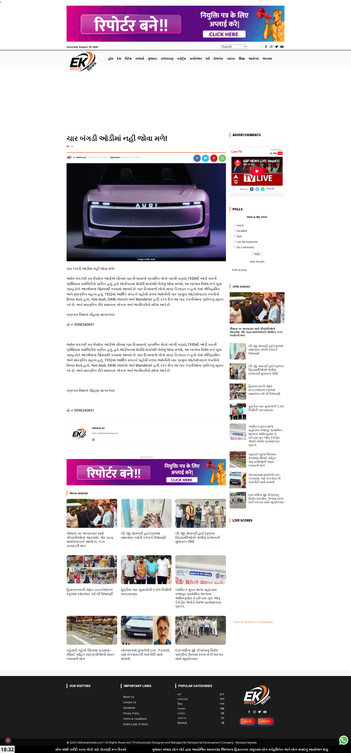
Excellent (242, 231)
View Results (257, 261)
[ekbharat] (70, 157)
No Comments (245, 247)
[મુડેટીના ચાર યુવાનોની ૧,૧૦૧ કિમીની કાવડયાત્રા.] (146, 569)
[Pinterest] (214, 158)
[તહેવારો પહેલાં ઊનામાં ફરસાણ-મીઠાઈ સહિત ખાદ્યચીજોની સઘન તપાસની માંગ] (92, 630)
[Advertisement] (175, 99)
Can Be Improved (247, 241)
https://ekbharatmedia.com (105, 433)
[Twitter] (276, 47)
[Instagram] (271, 47)
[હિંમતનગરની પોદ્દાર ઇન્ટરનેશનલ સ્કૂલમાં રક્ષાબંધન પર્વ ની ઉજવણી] (92, 569)
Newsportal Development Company (210, 742)
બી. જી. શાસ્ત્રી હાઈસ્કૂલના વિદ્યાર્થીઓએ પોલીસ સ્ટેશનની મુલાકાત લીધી (197, 537)
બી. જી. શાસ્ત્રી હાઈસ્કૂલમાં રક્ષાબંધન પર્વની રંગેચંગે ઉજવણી (143, 535)
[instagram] (93, 439)
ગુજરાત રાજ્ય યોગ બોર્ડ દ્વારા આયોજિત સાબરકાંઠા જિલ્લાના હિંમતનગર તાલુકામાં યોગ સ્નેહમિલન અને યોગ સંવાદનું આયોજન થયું (188, 749)
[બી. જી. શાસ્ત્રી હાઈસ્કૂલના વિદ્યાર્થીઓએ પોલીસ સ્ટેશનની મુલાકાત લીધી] (200, 513)
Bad (239, 236)
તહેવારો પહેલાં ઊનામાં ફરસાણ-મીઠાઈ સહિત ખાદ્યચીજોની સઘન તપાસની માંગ (90, 654)
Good (240, 225)
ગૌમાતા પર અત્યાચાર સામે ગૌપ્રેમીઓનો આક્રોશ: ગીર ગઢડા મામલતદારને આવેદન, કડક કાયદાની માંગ (90, 539)
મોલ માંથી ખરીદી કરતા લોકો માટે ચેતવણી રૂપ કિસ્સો (39, 749)
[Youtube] (281, 47)
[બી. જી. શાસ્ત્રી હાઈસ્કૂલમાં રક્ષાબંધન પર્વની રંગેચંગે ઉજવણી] (146, 513)
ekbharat (81, 157)
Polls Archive (239, 270)
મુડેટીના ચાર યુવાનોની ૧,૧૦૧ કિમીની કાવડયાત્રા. (146, 591)
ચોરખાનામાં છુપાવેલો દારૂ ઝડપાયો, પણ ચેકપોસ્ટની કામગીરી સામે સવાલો (145, 654)
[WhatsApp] (222, 158)
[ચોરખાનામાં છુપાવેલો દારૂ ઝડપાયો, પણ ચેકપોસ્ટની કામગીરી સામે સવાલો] (146, 630)
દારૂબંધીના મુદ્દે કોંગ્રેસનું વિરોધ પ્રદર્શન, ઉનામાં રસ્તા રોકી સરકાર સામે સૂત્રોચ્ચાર (199, 654)
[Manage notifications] (8, 740)
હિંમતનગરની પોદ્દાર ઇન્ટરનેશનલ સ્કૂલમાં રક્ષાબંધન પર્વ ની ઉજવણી (90, 591)
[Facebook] (266, 47)
